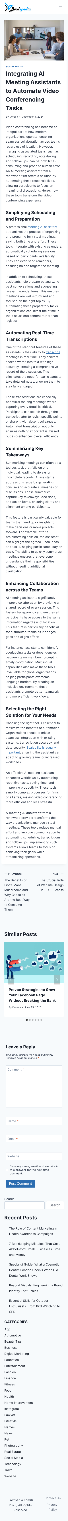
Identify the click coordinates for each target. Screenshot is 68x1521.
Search (9, 1199)
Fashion (10, 1372)
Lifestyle (10, 1421)
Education (11, 1360)
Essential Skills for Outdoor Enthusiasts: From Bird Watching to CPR (34, 1306)
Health (9, 1396)
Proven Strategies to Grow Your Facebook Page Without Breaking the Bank (32, 995)
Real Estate (12, 1451)
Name (13, 1121)
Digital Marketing (16, 1354)
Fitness (9, 1384)
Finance (10, 1378)
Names (9, 1427)
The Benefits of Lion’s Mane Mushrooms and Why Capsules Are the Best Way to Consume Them (17, 891)
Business (10, 1347)
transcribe (53, 352)
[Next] (57, 979)
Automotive (12, 1335)
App (7, 1329)
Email (12, 1138)
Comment (15, 1069)
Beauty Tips (13, 1341)
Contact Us (52, 1498)
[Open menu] (60, 7)
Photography (13, 1445)
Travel (8, 1470)
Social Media (14, 66)
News (8, 1433)
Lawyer (9, 1415)
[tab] (27, 1020)
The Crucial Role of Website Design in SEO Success (50, 882)
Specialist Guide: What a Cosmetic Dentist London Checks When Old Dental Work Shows (34, 1270)
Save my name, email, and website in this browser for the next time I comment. (34, 1170)
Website (13, 1156)
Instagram (11, 1409)
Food (8, 1390)
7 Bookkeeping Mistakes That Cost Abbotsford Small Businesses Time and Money (34, 1249)
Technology (12, 1464)
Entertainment (14, 1366)
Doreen (13, 116)
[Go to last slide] (11, 979)
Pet (6, 1439)
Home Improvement (18, 1403)
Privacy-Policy (53, 1507)
